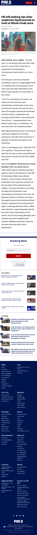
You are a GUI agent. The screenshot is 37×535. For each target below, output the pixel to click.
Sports (19, 412)
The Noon (4, 416)
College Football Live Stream (23, 488)
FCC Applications (21, 452)
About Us (20, 435)
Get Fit (3, 424)
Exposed (3, 476)
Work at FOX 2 (21, 442)
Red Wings (20, 429)
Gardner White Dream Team (7, 471)
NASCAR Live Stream (23, 493)
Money (19, 465)
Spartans (19, 422)
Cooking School (5, 422)
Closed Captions (21, 454)
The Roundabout (6, 375)
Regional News (7, 481)
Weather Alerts (21, 399)
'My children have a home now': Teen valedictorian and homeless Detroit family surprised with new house (23, 351)
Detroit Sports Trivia (7, 399)
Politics (3, 388)
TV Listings (4, 442)
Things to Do (5, 384)
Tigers (19, 427)
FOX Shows (4, 438)
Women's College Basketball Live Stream (23, 501)
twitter (16, 515)
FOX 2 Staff (20, 438)
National (3, 379)
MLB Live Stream (22, 491)
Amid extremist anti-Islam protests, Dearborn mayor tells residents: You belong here (23, 328)
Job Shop (19, 446)
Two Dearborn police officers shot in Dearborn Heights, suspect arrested (11, 299)
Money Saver (5, 427)
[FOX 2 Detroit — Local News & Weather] (6, 3)
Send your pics (5, 395)
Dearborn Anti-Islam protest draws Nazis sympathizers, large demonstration (22, 321)
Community (20, 448)
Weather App (20, 397)
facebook (13, 515)
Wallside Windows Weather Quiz (6, 467)
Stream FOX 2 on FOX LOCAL (23, 368)
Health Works (5, 420)
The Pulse (4, 369)
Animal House (21, 407)
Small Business (21, 473)
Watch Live (29, 3)
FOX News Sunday (6, 386)
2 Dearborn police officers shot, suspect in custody (12, 307)
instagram (20, 515)
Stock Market (21, 471)
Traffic (19, 401)
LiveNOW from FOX (22, 371)
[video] (31, 277)
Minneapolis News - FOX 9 (6, 491)
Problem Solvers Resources (21, 457)
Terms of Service (20, 265)
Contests (3, 444)
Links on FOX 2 (5, 431)
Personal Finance (22, 467)
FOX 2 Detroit (4, 26)
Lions (18, 418)
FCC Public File (21, 450)
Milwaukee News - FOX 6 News (7, 487)
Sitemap (19, 460)
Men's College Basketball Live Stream (23, 498)
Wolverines (20, 420)
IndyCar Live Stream (22, 495)
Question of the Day (7, 397)
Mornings (5, 412)
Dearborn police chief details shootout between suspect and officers (11, 276)
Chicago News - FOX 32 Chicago (7, 484)
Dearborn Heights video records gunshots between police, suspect (12, 284)
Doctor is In (4, 429)
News (10, 26)
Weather (20, 392)
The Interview (5, 377)
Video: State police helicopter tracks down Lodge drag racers (13, 291)
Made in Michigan (6, 373)
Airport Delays (21, 403)
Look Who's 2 (5, 401)
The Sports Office (22, 414)
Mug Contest (5, 418)
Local (2, 367)
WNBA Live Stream (22, 504)
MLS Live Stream (22, 506)
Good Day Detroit (6, 414)
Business (3, 382)
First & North (20, 416)
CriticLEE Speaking (6, 440)
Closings (19, 395)
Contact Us (20, 440)
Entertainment (7, 435)
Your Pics (4, 392)
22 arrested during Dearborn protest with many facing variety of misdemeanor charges (23, 336)
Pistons (19, 424)
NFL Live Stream (21, 485)
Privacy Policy (20, 264)
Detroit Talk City (5, 371)
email (23, 515)
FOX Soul (19, 373)
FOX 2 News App (22, 444)
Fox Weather (20, 405)
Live (18, 365)
